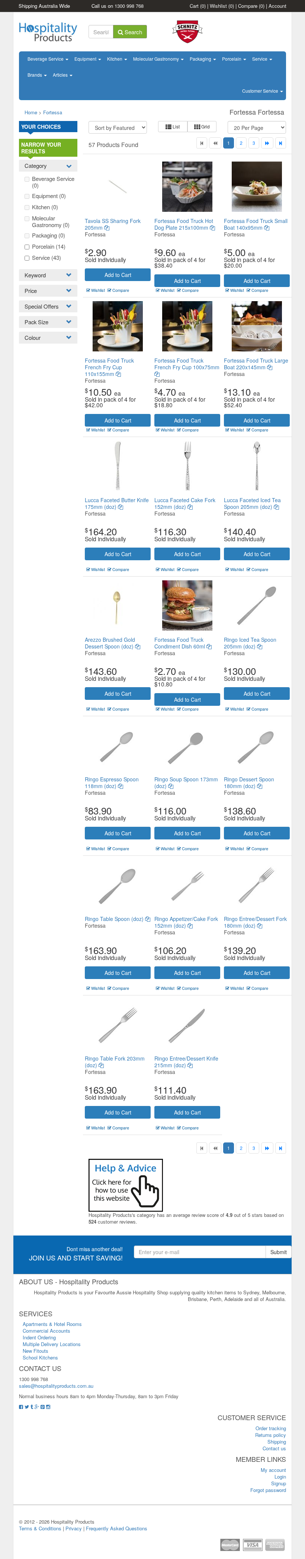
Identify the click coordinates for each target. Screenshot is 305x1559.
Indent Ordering (39, 1337)
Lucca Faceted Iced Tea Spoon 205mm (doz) (252, 503)
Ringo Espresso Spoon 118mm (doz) (112, 782)
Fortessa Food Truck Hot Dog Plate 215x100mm (183, 224)
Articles (61, 74)
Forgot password (268, 1489)
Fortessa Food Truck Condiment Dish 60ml (180, 643)
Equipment (85, 58)
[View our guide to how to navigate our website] (126, 1184)
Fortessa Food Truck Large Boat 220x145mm (256, 364)
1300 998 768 (129, 5)
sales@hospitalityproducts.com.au (56, 1385)
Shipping (276, 1441)
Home (31, 112)
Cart (198, 5)
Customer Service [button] (260, 90)
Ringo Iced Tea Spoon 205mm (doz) (250, 643)
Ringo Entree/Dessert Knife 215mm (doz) (186, 1062)
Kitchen (115, 58)
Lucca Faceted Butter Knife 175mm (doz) (117, 503)
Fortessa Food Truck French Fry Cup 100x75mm (186, 364)
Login (280, 1476)
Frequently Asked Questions (116, 1528)
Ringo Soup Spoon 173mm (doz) (186, 782)
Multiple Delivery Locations (52, 1344)
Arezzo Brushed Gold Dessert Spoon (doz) (110, 643)
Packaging (201, 58)
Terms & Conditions (40, 1528)
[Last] (280, 143)
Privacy (73, 1528)
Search (132, 32)
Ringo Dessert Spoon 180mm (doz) (249, 782)
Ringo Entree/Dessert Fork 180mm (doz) (255, 922)
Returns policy (270, 1434)
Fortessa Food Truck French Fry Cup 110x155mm (109, 367)
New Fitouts (35, 1350)
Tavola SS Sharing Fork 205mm (113, 224)
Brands (35, 74)
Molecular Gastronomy (156, 58)
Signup (278, 1483)
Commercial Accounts (46, 1330)
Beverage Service (46, 58)
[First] (201, 143)
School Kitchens (40, 1357)
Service (260, 58)
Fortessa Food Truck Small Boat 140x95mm (256, 224)
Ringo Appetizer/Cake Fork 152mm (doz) (186, 922)
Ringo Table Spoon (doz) (115, 918)
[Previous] (215, 143)
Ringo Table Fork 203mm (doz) (115, 1062)
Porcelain (232, 58)
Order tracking (271, 1428)
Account (277, 5)
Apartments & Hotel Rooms (52, 1323)
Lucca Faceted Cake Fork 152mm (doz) (184, 503)
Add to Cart (118, 274)
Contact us (274, 1448)
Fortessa (52, 112)
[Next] (267, 143)
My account (273, 1469)
